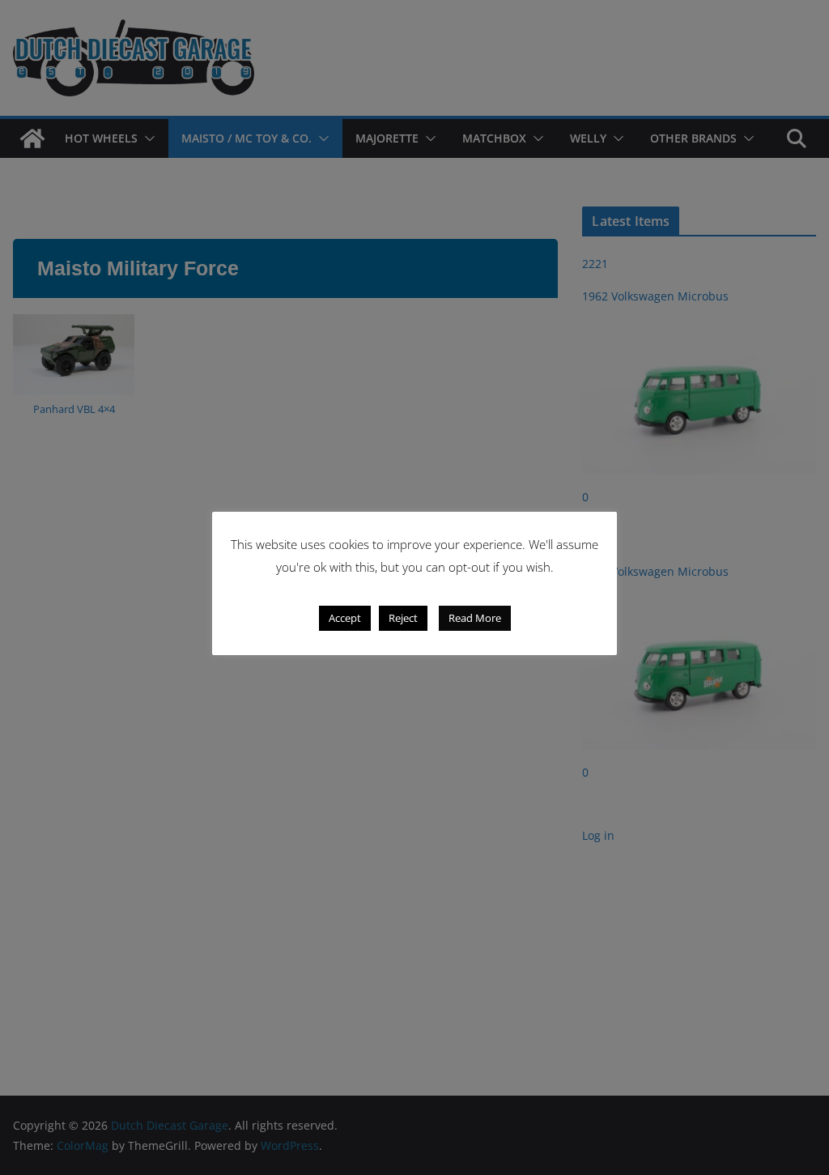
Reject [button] (403, 618)
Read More (475, 618)
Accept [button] (345, 618)
